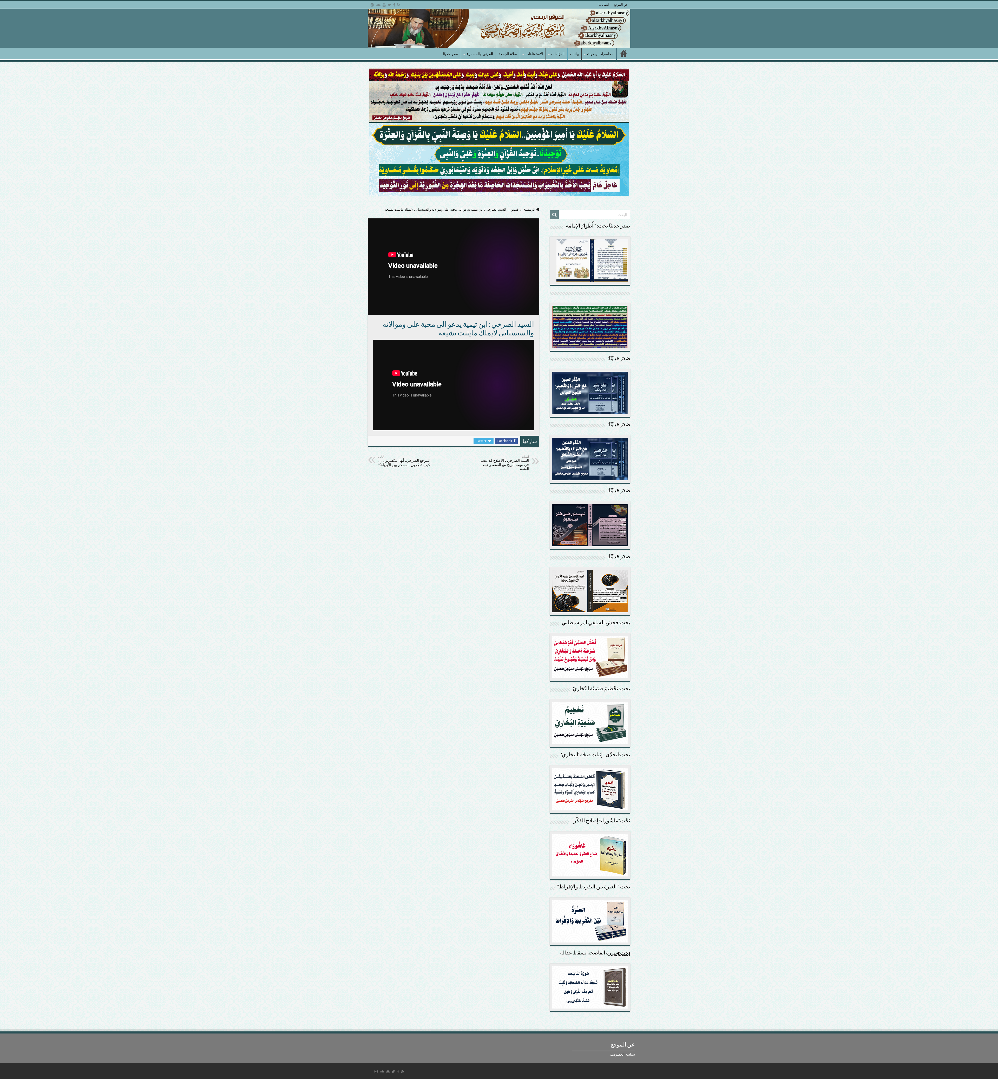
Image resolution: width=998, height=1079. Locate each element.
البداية (623, 54)
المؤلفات (557, 54)
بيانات (574, 54)
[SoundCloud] (378, 5)
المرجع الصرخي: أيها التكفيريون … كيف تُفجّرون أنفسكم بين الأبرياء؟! (404, 461)
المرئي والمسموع (480, 54)
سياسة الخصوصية (622, 1054)
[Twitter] (389, 5)
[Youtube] (384, 5)
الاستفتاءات (534, 54)
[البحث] (554, 214)
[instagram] (372, 5)
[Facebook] (394, 5)
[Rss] (399, 5)
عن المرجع (621, 4)
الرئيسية (529, 209)
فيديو (514, 209)
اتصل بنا (604, 4)
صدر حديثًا (450, 54)
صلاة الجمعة (508, 54)
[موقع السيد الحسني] (499, 28)
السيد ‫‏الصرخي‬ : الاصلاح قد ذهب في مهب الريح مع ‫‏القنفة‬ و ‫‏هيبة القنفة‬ (505, 463)
